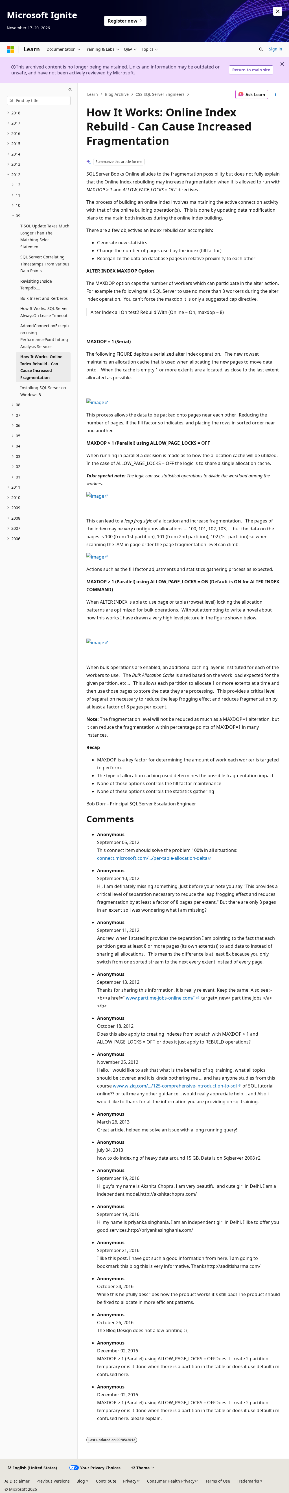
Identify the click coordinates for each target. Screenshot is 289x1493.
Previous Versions (53, 1481)
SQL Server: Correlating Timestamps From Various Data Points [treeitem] (44, 263)
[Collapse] (70, 89)
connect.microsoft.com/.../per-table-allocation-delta (152, 858)
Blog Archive (117, 94)
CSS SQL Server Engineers (160, 94)
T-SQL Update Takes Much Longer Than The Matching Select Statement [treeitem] (44, 236)
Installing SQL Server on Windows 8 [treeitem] (43, 391)
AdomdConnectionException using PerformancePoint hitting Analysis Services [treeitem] (44, 336)
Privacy (129, 1481)
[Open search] (261, 49)
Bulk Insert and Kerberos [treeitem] (44, 298)
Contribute (106, 1481)
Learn (92, 94)
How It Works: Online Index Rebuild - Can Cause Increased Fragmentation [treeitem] (41, 367)
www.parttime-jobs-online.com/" (161, 998)
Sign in (275, 49)
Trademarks (248, 1481)
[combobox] (39, 100)
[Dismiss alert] (277, 11)
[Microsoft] (10, 49)
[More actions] (275, 94)
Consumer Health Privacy (170, 1481)
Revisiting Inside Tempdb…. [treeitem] (36, 284)
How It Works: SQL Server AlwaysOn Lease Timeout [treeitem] (44, 312)
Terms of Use (217, 1481)
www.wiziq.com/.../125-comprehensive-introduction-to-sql (175, 1086)
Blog (80, 1481)
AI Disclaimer (17, 1481)
